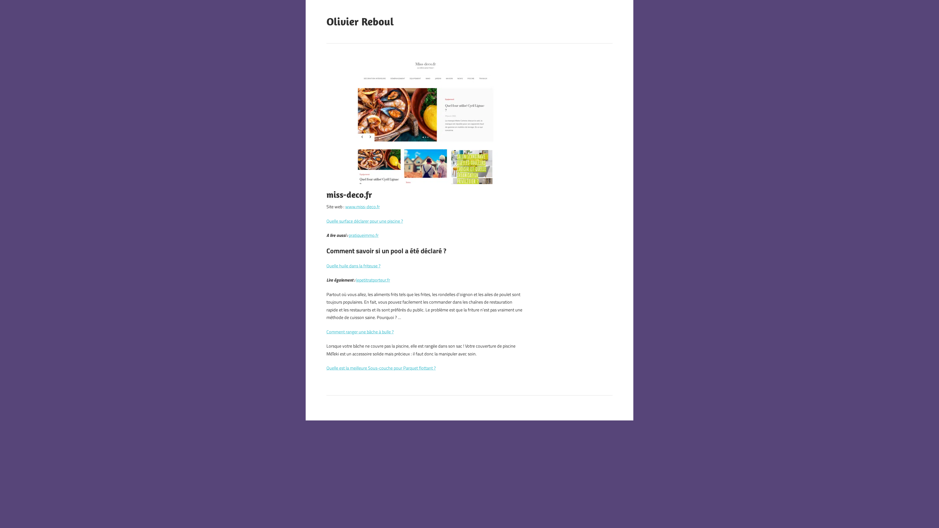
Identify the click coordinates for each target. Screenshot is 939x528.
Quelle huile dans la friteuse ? (353, 266)
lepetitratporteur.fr (373, 280)
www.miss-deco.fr (362, 206)
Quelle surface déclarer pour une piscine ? (364, 221)
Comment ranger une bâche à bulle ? (360, 332)
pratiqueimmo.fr (364, 235)
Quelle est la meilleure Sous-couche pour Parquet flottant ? (381, 368)
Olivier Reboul (360, 21)
